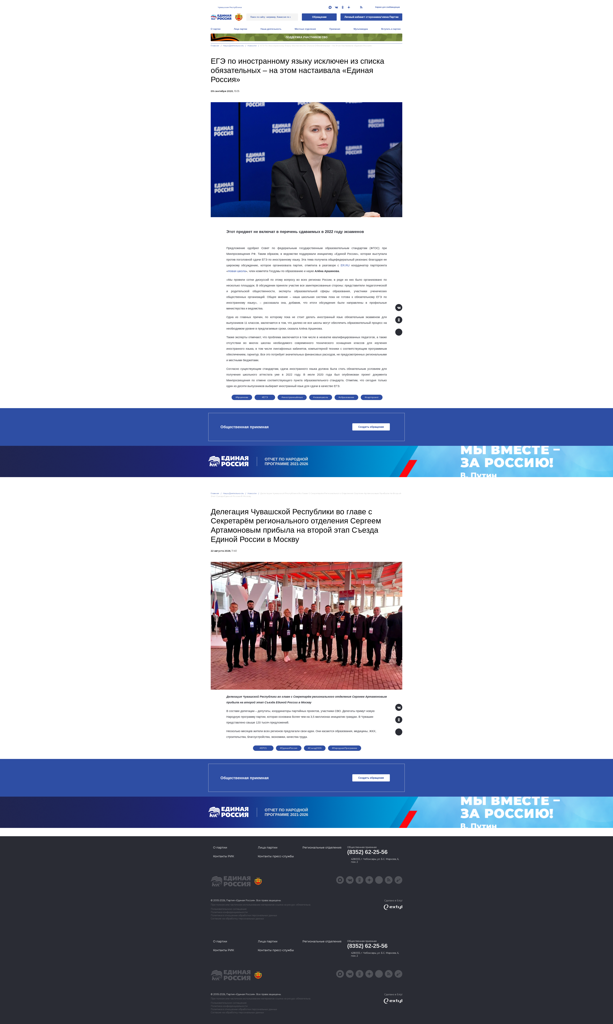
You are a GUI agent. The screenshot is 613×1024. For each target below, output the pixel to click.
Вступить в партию (391, 29)
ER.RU (345, 265)
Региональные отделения (322, 847)
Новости (252, 45)
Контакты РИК (223, 856)
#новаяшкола (320, 397)
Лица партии (240, 29)
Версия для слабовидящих (387, 7)
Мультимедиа (361, 29)
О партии (215, 29)
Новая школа (237, 271)
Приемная (334, 29)
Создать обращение (371, 426)
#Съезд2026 (315, 748)
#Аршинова (242, 397)
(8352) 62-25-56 (367, 852)
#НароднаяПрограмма (344, 748)
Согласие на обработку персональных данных (237, 918)
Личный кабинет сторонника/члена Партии (371, 17)
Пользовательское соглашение (229, 909)
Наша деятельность (233, 45)
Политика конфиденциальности (229, 912)
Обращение (319, 17)
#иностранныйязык (292, 397)
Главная (215, 45)
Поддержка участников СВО (306, 37)
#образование (346, 397)
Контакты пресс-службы (276, 856)
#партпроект (372, 397)
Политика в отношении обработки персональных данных (244, 915)
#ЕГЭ (265, 397)
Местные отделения (305, 29)
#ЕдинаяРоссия (288, 748)
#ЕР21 (263, 748)
